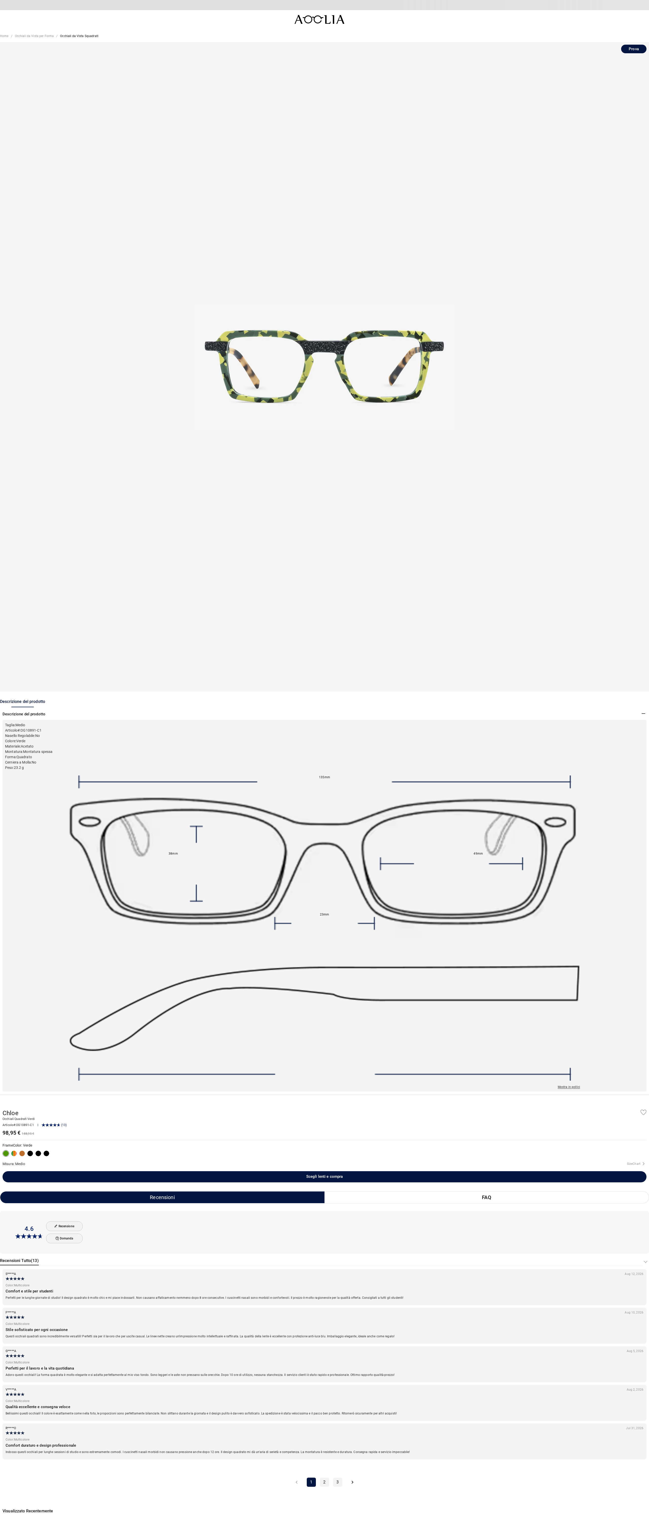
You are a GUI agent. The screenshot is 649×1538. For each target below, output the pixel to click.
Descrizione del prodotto (22, 701)
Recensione (66, 1226)
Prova (634, 49)
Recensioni (162, 1197)
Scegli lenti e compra (324, 1176)
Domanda (67, 1238)
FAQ (486, 1197)
